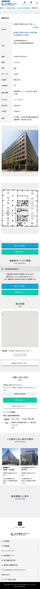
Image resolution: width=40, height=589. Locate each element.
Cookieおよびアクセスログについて (14, 570)
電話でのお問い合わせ (19, 406)
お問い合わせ (19, 252)
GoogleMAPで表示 (19, 355)
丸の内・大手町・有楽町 (24, 8)
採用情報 (6, 546)
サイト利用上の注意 (9, 579)
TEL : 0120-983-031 (11, 415)
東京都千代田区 (11, 8)
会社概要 (6, 541)
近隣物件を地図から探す (19, 363)
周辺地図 (35, 27)
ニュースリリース (8, 551)
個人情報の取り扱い (9, 560)
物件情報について (9, 555)
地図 (12, 427)
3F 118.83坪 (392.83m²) (10, 269)
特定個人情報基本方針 (10, 565)
